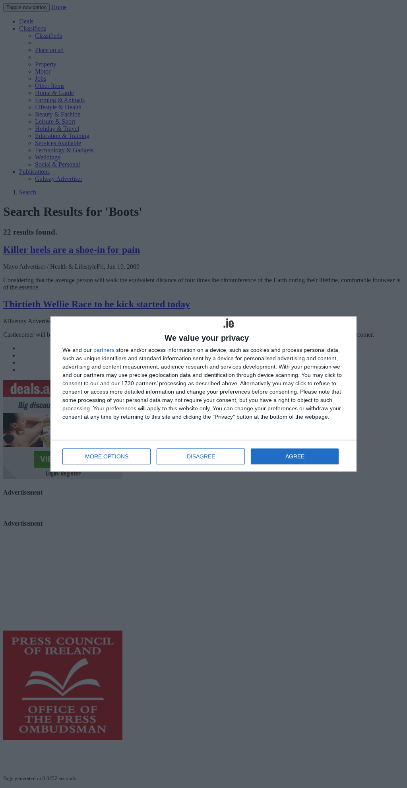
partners (103, 350)
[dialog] (203, 394)
